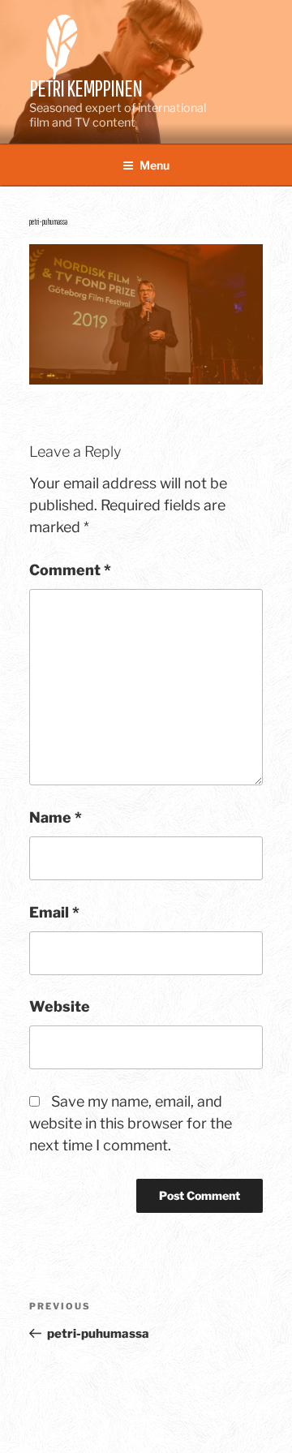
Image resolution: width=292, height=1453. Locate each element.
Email (54, 912)
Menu (155, 165)
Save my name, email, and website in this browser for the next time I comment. (130, 1123)
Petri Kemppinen (85, 88)
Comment (70, 569)
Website (59, 1006)
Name (55, 817)
